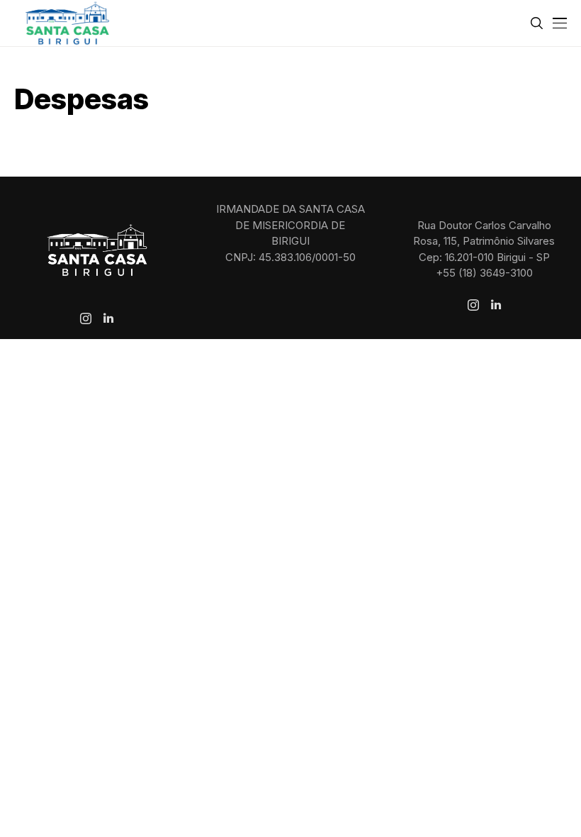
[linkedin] (108, 318)
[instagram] (85, 318)
